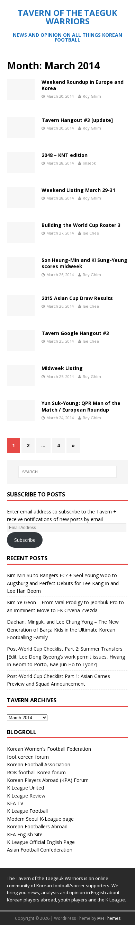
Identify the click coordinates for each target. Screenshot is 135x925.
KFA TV (15, 803)
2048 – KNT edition (65, 155)
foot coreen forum (28, 757)
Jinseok (89, 163)
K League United (25, 787)
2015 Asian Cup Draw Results (77, 298)
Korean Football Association (38, 764)
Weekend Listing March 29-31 (78, 190)
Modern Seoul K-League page (40, 819)
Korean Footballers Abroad (37, 826)
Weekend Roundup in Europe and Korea (83, 85)
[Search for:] (67, 472)
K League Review (26, 795)
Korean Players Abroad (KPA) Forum (48, 780)
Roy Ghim (92, 96)
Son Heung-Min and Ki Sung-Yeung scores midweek (84, 263)
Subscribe (25, 540)
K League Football (27, 811)
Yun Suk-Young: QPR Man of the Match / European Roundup (81, 406)
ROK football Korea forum (36, 772)
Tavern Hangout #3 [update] (77, 120)
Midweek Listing (62, 368)
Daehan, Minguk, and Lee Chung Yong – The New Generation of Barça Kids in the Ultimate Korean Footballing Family (63, 629)
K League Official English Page (41, 842)
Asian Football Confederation (39, 849)
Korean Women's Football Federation (49, 749)
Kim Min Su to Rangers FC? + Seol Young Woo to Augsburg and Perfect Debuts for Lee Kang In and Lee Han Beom (63, 583)
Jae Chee (91, 233)
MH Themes (108, 918)
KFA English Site (25, 834)
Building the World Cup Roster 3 (81, 225)
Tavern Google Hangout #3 (75, 333)
